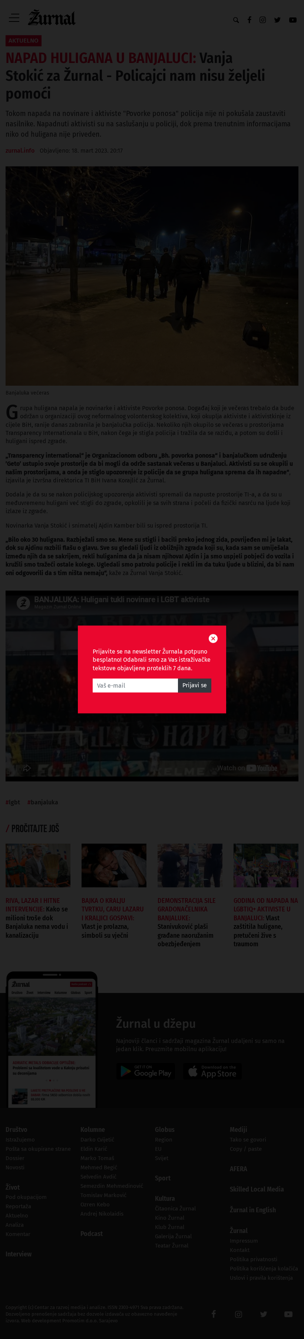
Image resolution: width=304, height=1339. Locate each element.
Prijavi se (194, 685)
